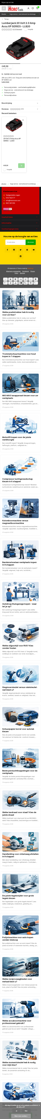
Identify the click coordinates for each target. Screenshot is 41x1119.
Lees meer (5, 82)
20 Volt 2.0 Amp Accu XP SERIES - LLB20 (12, 140)
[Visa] (20, 279)
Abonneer (31, 242)
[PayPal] (35, 283)
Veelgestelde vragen (13, 195)
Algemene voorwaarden (13, 271)
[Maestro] (35, 279)
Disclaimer (25, 271)
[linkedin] (20, 256)
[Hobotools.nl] (15, 8)
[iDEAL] (10, 279)
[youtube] (33, 250)
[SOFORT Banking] (30, 279)
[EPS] (25, 283)
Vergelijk (30, 29)
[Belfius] (5, 283)
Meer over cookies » (21, 1116)
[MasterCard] (15, 279)
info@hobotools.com (13, 201)
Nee (26, 1111)
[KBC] (15, 283)
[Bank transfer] (5, 279)
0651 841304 (10, 203)
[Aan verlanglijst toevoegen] (23, 120)
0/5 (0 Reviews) (17, 29)
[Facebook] (7, 250)
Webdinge (30, 268)
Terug (6, 19)
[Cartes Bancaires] (30, 283)
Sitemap (22, 273)
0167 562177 (10, 198)
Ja (16, 1111)
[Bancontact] (25, 279)
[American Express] (10, 283)
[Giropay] (20, 283)
